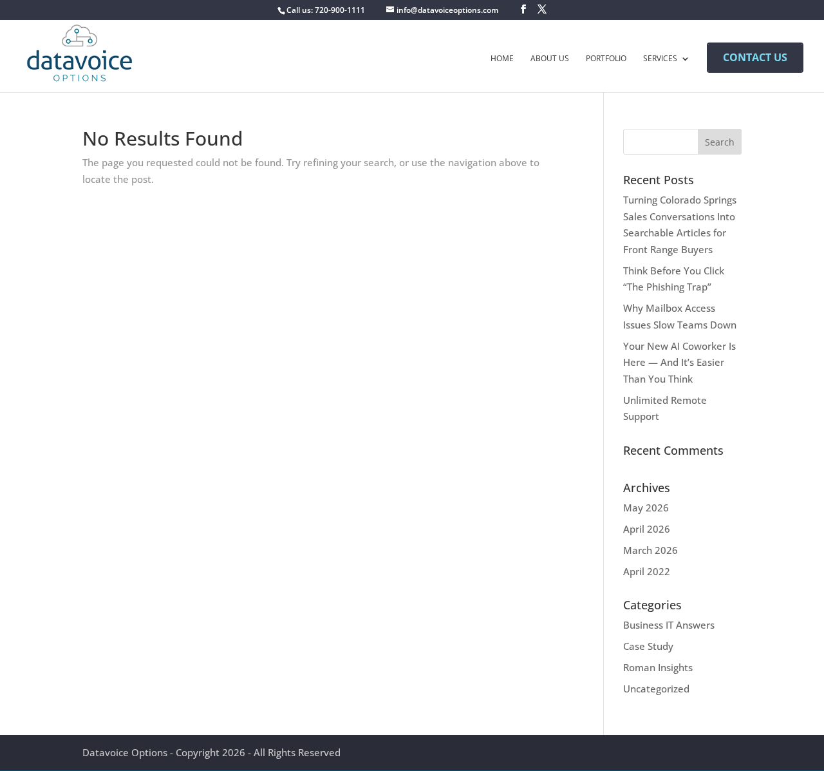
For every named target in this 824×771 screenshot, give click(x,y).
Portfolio (606, 59)
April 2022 (646, 571)
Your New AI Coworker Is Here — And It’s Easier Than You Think (679, 362)
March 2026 (650, 550)
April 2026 (646, 528)
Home (502, 59)
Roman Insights (658, 667)
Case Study (648, 646)
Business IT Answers (669, 624)
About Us (549, 59)
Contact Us (755, 57)
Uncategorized (656, 688)
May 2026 (646, 507)
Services (660, 59)
